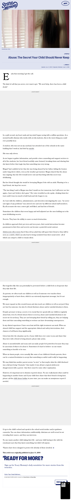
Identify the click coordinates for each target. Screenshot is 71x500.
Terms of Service (26, 477)
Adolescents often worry (12, 232)
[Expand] (62, 484)
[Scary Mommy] (10, 5)
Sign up (59, 482)
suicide (31, 148)
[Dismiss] (68, 484)
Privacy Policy (33, 477)
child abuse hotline (21, 378)
